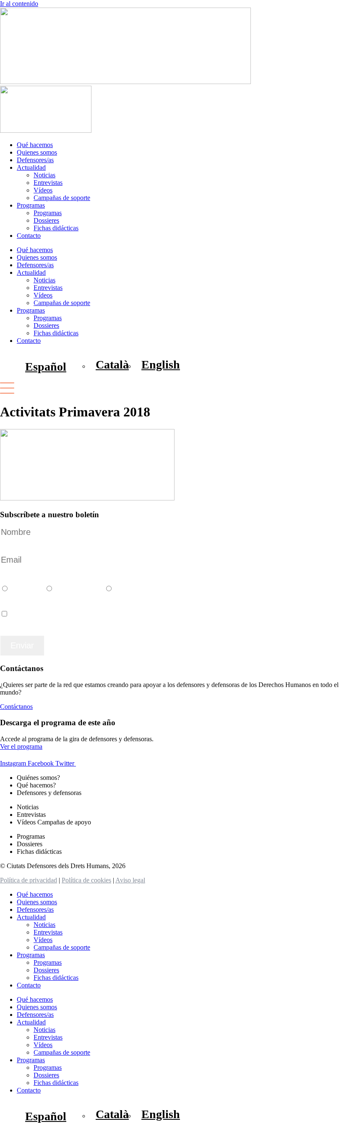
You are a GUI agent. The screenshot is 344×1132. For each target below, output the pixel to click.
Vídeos (43, 190)
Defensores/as (35, 159)
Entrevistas (48, 182)
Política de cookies (86, 880)
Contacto (29, 235)
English (129, 587)
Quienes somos (37, 152)
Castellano (76, 587)
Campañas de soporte (62, 197)
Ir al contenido (19, 3)
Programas (31, 205)
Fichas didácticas (56, 228)
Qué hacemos (35, 144)
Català (24, 587)
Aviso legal (130, 880)
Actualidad (31, 167)
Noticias (44, 175)
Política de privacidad (28, 880)
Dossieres (46, 220)
